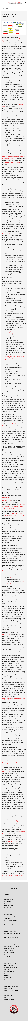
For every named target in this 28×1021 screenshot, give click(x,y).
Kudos (5, 997)
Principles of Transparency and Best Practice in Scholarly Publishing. (13, 506)
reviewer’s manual (10, 162)
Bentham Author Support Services (11, 920)
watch (18, 162)
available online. (7, 497)
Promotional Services (9, 999)
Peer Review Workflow (9, 952)
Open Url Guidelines (8, 907)
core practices (14, 513)
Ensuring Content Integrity (10, 944)
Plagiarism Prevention (9, 971)
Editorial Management (9, 940)
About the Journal (8, 897)
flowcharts (22, 513)
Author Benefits (7, 918)
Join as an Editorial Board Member (11, 986)
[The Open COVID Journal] (14, 1009)
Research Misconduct (9, 979)
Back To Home (5, 8)
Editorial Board (7, 901)
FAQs (5, 903)
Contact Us (23, 1018)
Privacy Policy (16, 1018)
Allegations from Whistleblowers (11, 963)
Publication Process (8, 954)
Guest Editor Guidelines (9, 948)
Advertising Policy (8, 995)
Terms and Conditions (7, 1018)
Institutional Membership (10, 927)
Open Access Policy (8, 905)
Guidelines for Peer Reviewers (10, 957)
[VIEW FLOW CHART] (16, 577)
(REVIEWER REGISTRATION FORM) (12, 875)
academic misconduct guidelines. (14, 821)
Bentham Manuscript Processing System (13, 925)
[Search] (25, 3)
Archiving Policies (8, 914)
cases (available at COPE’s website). (15, 515)
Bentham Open (6, 233)
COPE (4, 571)
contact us (22, 831)
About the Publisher (8, 899)
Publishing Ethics (8, 977)
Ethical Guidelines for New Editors (11, 946)
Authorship (6, 922)
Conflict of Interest (8, 965)
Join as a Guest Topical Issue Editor (12, 990)
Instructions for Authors (9, 929)
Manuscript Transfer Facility (10, 931)
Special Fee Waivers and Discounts (12, 933)
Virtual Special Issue (8, 950)
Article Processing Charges (10, 916)
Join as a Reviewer (8, 988)
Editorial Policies (8, 942)
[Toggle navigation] (3, 3)
